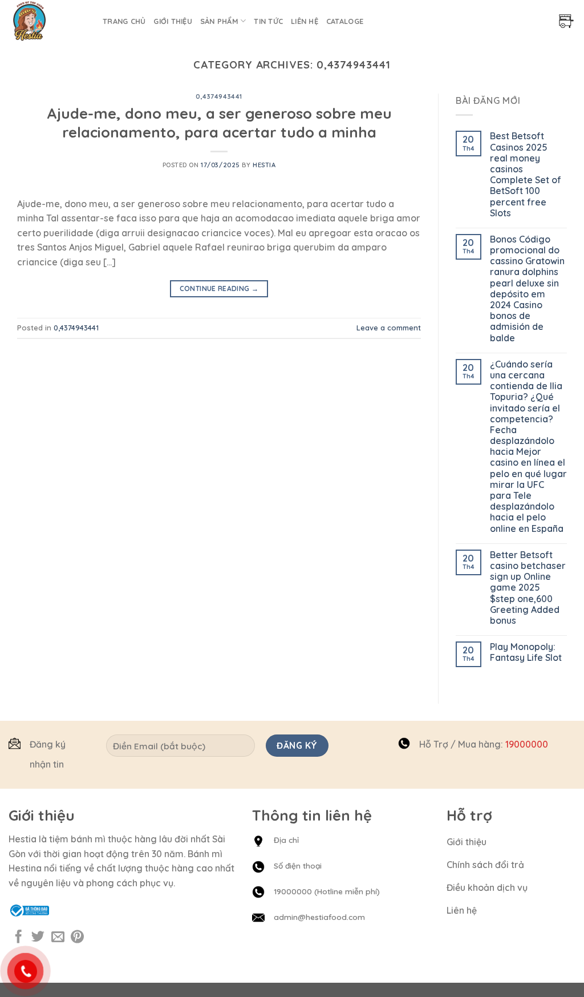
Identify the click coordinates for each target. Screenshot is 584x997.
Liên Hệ (304, 21)
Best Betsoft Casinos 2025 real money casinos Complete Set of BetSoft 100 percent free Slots (525, 174)
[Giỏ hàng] (566, 21)
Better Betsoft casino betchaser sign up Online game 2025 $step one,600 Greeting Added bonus (528, 588)
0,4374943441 (219, 96)
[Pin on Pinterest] (77, 937)
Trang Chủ (124, 21)
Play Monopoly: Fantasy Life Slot (526, 652)
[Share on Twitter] (37, 937)
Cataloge (344, 21)
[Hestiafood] (47, 21)
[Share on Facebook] (18, 937)
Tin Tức (268, 21)
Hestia (264, 165)
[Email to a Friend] (57, 937)
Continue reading (219, 288)
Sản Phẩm (219, 21)
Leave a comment (388, 327)
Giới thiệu (172, 21)
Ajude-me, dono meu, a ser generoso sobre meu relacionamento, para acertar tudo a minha (219, 122)
